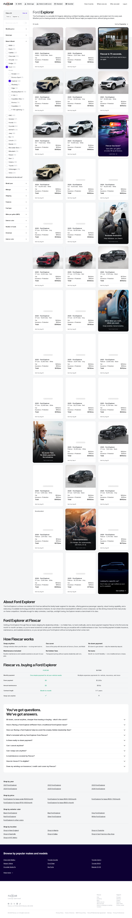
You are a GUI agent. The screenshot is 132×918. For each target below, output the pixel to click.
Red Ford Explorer (10, 816)
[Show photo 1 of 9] (43, 48)
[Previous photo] (35, 38)
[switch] (25, 23)
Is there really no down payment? (19, 740)
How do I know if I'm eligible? (17, 761)
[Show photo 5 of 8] (48, 92)
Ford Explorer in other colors (14, 820)
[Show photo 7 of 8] (50, 92)
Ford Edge (51, 863)
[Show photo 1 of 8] (44, 92)
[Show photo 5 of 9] (48, 48)
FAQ (98, 897)
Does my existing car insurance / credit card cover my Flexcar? (31, 766)
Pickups (118, 897)
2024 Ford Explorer (10, 789)
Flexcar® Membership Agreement (96, 913)
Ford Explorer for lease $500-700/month (106, 799)
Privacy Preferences (118, 913)
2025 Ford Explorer (54, 789)
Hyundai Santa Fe (10, 867)
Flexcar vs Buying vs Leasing (104, 905)
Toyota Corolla (53, 860)
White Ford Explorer (98, 816)
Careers (99, 907)
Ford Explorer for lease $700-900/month (18, 803)
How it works (88, 4)
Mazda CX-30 (96, 867)
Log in (125, 4)
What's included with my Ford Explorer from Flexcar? (27, 735)
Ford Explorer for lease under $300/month (18, 799)
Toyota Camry (96, 860)
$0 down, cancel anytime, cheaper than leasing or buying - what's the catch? (36, 719)
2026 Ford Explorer (98, 789)
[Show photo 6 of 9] (49, 48)
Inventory (99, 898)
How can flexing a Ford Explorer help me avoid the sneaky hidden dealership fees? (38, 730)
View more (7, 873)
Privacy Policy (59, 913)
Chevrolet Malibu (9, 860)
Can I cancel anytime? (15, 745)
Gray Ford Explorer (98, 813)
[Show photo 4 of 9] (47, 48)
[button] (48, 38)
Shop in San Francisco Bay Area (103, 834)
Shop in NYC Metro (10, 838)
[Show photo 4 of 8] (47, 92)
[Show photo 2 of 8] (45, 92)
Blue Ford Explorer (54, 813)
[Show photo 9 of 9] (52, 48)
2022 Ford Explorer (54, 785)
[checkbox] (7, 45)
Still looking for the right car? (14, 177)
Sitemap (109, 913)
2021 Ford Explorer (10, 785)
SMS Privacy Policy (81, 913)
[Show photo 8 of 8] (51, 92)
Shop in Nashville (10, 834)
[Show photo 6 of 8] (49, 92)
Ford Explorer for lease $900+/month (61, 803)
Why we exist (114, 4)
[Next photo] (60, 38)
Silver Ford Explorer (54, 816)
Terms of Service (69, 913)
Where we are (102, 4)
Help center (119, 903)
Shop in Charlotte (98, 830)
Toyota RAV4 (96, 863)
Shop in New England (11, 830)
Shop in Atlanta (53, 830)
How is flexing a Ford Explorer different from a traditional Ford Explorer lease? (36, 725)
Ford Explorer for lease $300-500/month (62, 799)
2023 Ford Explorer (98, 785)
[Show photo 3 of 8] (46, 92)
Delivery (118, 898)
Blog (98, 900)
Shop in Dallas (53, 834)
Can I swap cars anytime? (16, 751)
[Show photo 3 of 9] (45, 48)
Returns (118, 902)
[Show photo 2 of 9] (44, 48)
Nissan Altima (8, 863)
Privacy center (120, 905)
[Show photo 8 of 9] (51, 48)
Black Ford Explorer (10, 813)
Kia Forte (51, 867)
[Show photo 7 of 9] (50, 48)
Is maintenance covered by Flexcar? (20, 756)
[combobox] (29, 4)
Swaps (118, 900)
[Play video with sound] (113, 39)
